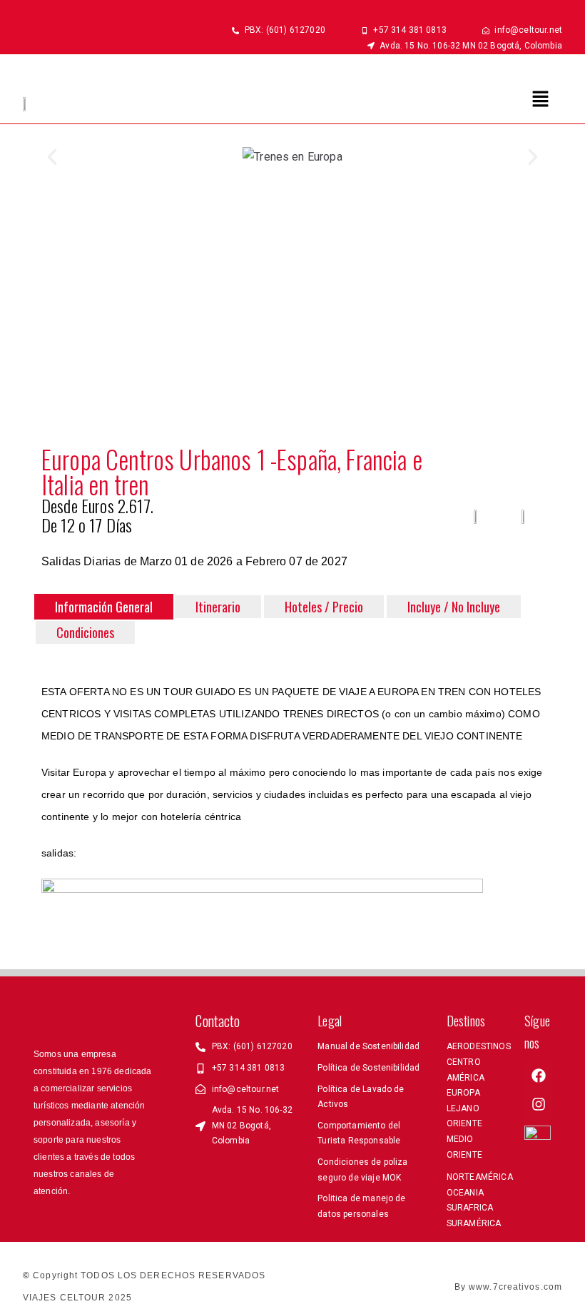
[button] (540, 100)
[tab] (103, 607)
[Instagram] (538, 1104)
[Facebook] (538, 1075)
